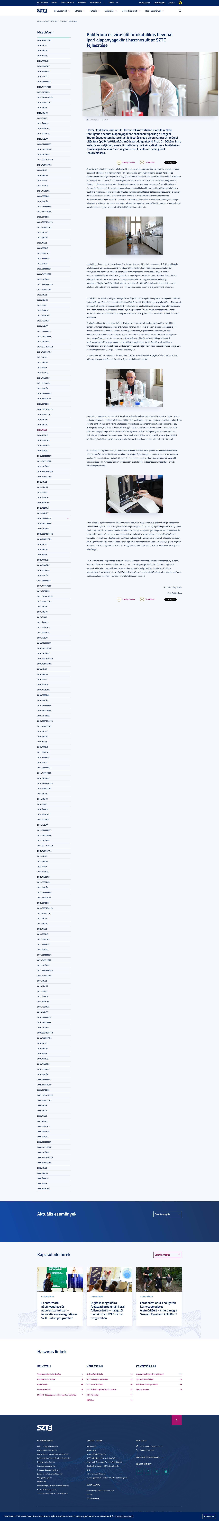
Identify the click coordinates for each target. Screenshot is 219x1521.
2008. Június (42, 1173)
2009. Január (42, 1137)
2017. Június (42, 612)
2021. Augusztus (44, 352)
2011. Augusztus (44, 975)
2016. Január (42, 700)
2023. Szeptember (45, 222)
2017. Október (43, 591)
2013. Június (42, 861)
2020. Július (42, 419)
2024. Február (43, 196)
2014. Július (42, 794)
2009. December (44, 1079)
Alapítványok (91, 1446)
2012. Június (42, 923)
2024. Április (42, 185)
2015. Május (42, 742)
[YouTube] (166, 1471)
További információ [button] (124, 1516)
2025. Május (42, 118)
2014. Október (43, 778)
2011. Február (43, 1007)
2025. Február (43, 133)
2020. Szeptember (45, 409)
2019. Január (42, 513)
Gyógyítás (109, 10)
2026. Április (42, 61)
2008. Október (43, 1152)
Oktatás (78, 10)
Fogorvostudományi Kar (46, 1462)
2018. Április (42, 560)
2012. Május (42, 929)
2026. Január (42, 76)
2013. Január (42, 887)
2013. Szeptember (45, 845)
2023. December (44, 206)
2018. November (44, 523)
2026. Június (42, 50)
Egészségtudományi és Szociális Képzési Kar (53, 1458)
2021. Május (42, 367)
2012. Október (43, 903)
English (172, 3)
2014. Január (42, 825)
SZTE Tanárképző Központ (47, 1489)
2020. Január (42, 450)
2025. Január (42, 139)
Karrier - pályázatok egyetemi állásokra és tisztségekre (107, 1478)
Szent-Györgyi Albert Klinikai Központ (100, 1490)
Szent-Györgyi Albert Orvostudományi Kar (53, 1485)
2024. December (44, 144)
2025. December (44, 81)
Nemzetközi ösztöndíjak (46, 1379)
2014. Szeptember (45, 783)
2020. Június (42, 425)
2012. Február (43, 944)
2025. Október (43, 92)
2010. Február (43, 1069)
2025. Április (42, 123)
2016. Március (43, 690)
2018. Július (42, 544)
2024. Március (43, 191)
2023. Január (42, 263)
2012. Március (43, 939)
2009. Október (43, 1090)
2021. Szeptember (45, 347)
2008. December (44, 1142)
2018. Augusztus (44, 539)
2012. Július (42, 918)
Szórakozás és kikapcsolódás (147, 1384)
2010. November (44, 1022)
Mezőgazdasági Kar (44, 1478)
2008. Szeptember (45, 1157)
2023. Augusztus (44, 227)
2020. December (44, 393)
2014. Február (43, 819)
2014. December (44, 768)
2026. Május (42, 56)
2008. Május (42, 1183)
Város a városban (142, 1389)
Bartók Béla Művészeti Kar (47, 1450)
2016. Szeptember (45, 658)
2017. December (44, 580)
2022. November (44, 274)
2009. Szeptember (45, 1095)
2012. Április (42, 934)
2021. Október (43, 341)
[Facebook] (148, 1471)
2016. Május (42, 679)
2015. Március (43, 752)
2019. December (44, 456)
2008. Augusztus (44, 1163)
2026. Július (42, 45)
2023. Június (42, 237)
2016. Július (42, 669)
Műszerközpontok (129, 10)
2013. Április (42, 871)
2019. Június (42, 487)
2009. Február (43, 1131)
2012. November (44, 897)
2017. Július (42, 606)
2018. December (44, 518)
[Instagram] (157, 1471)
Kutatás (93, 10)
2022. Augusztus (44, 289)
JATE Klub (90, 1400)
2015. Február (43, 757)
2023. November (44, 211)
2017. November (44, 586)
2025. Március (43, 128)
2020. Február (43, 445)
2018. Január (42, 575)
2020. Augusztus (44, 414)
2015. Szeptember (45, 721)
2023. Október (43, 217)
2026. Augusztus (44, 40)
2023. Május (42, 243)
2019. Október (43, 466)
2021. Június (42, 362)
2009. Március (43, 1126)
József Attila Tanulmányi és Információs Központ (104, 1462)
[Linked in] (139, 1471)
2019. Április (42, 497)
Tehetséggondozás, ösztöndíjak (49, 1374)
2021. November (44, 336)
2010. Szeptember (45, 1033)
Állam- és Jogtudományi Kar (47, 1446)
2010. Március (43, 1064)
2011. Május (42, 991)
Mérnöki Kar (41, 1481)
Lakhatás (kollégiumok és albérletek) (150, 1374)
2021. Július (42, 357)
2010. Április (42, 1059)
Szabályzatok (91, 1450)
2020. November (44, 399)
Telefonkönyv (144, 3)
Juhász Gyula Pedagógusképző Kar (49, 1474)
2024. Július (42, 170)
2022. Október (43, 279)
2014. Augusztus (44, 788)
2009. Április (42, 1121)
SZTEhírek (54, 21)
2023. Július (42, 232)
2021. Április (42, 373)
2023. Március (43, 253)
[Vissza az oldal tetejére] (177, 1420)
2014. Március (43, 814)
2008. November (44, 1147)
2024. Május (42, 180)
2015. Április (42, 747)
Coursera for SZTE (44, 1389)
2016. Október (43, 653)
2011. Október (43, 965)
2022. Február (43, 321)
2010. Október (43, 1027)
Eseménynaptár (162, 1214)
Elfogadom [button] (209, 1516)
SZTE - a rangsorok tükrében (97, 1379)
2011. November (44, 960)
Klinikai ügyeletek (93, 1498)
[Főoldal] (42, 10)
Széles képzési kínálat (95, 1374)
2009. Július (42, 1105)
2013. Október (43, 840)
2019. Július (42, 482)
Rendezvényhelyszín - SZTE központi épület (103, 1466)
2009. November (44, 1085)
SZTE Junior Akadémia (95, 1384)
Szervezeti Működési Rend (96, 1454)
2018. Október (43, 528)
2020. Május (73, 21)
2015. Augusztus (44, 726)
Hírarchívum (63, 21)
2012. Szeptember (45, 908)
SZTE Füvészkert (93, 1395)
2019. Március (43, 502)
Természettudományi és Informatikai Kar (52, 1493)
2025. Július (42, 107)
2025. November (44, 87)
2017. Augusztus (44, 601)
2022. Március (43, 315)
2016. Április (42, 684)
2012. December (44, 892)
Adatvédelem (159, 3)
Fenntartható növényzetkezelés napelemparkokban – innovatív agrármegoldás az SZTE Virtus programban (59, 1310)
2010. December (44, 1017)
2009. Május (42, 1116)
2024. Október (43, 154)
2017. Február (43, 632)
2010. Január (42, 1074)
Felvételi (54, 2)
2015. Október (43, 716)
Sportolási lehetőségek (144, 1379)
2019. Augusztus (44, 476)
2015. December (44, 705)
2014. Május (42, 804)
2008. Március (43, 1188)
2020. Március (43, 440)
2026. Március (43, 66)
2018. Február (43, 570)
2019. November (44, 461)
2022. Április (42, 310)
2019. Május (42, 492)
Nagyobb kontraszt (180, 2)
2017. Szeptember (45, 596)
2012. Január (42, 949)
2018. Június (42, 549)
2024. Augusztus (44, 165)
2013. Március (43, 877)
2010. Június (42, 1048)
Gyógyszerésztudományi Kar (48, 1470)
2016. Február (43, 695)
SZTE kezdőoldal (42, 2)
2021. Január (42, 388)
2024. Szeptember (45, 159)
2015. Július (42, 731)
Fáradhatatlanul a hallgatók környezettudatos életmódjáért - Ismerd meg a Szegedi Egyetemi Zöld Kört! (158, 1308)
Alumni (111, 2)
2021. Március (43, 378)
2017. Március (43, 627)
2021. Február (43, 383)
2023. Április (42, 248)
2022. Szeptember (45, 284)
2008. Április (42, 1178)
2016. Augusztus (44, 664)
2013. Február (43, 882)
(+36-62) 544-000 (147, 1450)
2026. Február (43, 71)
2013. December (44, 830)
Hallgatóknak (82, 2)
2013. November (44, 835)
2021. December (44, 331)
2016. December (44, 643)
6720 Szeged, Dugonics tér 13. (151, 1446)
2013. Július (42, 856)
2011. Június (42, 986)
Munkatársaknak (95, 2)
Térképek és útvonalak (148, 1457)
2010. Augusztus (44, 1038)
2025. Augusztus (44, 102)
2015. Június (42, 736)
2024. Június (42, 175)
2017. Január (42, 638)
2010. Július (42, 1043)
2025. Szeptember (45, 97)
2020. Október (43, 404)
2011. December (44, 955)
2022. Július (42, 295)
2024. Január (42, 201)
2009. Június (42, 1111)
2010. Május (42, 1053)
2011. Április (42, 996)
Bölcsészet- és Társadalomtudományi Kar (52, 1454)
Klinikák (90, 1494)
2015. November (44, 710)
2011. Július (42, 981)
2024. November (44, 149)
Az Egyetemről (60, 10)
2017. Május (42, 617)
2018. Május (42, 554)
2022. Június (42, 300)
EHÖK (89, 1470)
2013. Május (42, 866)
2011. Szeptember (45, 970)
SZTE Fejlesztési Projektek (96, 1474)
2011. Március (43, 1001)
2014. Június (42, 799)
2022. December (44, 269)
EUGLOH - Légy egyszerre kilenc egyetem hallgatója (56, 1395)
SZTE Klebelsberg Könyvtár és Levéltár (101, 1389)
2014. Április (42, 809)
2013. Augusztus (44, 851)
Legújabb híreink (47, 1297)
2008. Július (42, 1168)
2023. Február (43, 258)
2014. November (44, 773)
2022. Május (42, 305)
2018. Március (43, 565)
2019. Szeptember (45, 471)
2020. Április (42, 435)
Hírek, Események (153, 10)
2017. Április (42, 622)
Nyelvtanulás (42, 1384)
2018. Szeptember (45, 534)
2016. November (44, 648)
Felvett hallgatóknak (67, 2)
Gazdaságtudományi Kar (46, 1466)
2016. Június (42, 674)
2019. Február (43, 508)
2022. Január (42, 326)
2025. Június (42, 113)
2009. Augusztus (44, 1100)
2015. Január (42, 762)
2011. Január (42, 1012)
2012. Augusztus (44, 913)
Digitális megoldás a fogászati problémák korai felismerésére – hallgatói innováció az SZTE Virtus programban (108, 1310)
